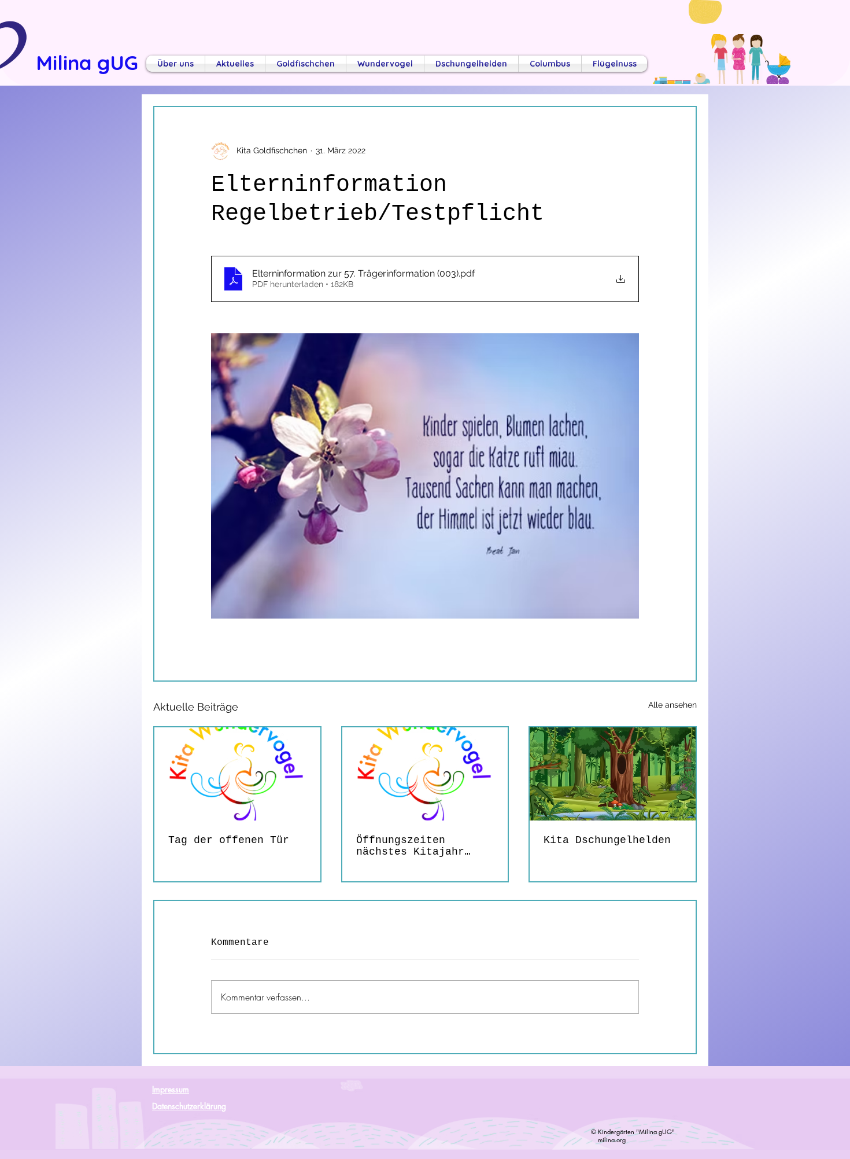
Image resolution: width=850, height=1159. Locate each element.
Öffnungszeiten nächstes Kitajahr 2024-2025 (410, 846)
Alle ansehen (672, 704)
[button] (175, 64)
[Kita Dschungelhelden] (613, 774)
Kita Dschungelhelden (607, 840)
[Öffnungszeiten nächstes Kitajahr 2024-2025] (425, 774)
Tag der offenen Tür (228, 840)
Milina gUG (87, 62)
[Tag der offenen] (237, 774)
